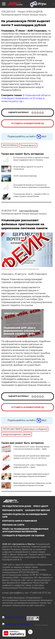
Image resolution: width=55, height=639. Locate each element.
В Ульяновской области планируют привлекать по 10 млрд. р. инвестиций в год (25, 98)
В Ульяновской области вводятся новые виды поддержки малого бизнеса (31, 159)
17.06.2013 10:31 (8, 11)
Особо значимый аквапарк (25, 176)
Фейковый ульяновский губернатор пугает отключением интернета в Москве (32, 484)
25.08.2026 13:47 (9, 210)
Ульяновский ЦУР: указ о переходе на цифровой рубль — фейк (30, 466)
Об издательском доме (16, 506)
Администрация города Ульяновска (20, 269)
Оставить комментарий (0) (27, 123)
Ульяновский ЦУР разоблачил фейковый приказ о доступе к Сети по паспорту (31, 457)
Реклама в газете (12, 510)
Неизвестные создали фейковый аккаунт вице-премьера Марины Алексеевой (31, 475)
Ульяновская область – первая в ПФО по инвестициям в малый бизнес (31, 195)
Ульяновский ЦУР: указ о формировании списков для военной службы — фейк (31, 448)
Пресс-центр (40, 506)
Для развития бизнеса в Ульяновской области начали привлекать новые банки (31, 186)
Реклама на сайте (13, 525)
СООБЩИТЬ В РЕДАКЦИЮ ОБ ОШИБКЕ (23, 535)
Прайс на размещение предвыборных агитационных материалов (25, 530)
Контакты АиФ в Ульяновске (19, 521)
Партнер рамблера (41, 625)
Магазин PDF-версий (37, 510)
